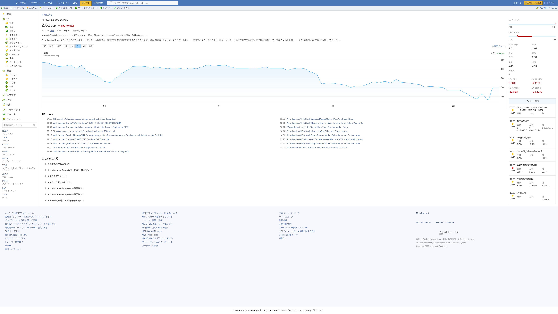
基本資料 (13, 39)
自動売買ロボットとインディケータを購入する (26, 227)
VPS (75, 2)
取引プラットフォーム (159, 213)
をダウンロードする (157, 238)
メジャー (13, 75)
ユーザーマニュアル (157, 224)
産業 (11, 58)
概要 (9, 14)
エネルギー (14, 35)
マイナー (13, 78)
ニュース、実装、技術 (152, 220)
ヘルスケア (14, 54)
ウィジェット (13, 119)
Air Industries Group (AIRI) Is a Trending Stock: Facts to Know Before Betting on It (91, 151)
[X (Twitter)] (427, 233)
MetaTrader (98, 2)
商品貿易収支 (523, 121)
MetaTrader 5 (422, 213)
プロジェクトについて (289, 213)
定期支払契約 (285, 224)
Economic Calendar (445, 222)
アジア (12, 90)
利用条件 (283, 220)
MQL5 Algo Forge (150, 235)
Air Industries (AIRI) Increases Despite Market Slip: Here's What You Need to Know (325, 139)
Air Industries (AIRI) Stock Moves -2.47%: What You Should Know (317, 131)
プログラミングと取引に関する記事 (21, 220)
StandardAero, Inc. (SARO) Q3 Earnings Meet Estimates (79, 147)
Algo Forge (33, 8)
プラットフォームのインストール (157, 242)
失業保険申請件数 (525, 179)
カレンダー (107, 8)
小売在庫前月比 (524, 137)
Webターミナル (123, 8)
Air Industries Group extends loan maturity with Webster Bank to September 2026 (90, 127)
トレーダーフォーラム (15, 238)
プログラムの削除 (150, 245)
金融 (11, 27)
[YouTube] (432, 233)
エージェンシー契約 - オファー (293, 227)
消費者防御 (14, 50)
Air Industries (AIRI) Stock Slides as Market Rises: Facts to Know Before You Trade (325, 123)
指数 (9, 104)
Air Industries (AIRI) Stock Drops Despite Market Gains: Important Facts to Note (323, 135)
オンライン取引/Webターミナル (19, 213)
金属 (9, 100)
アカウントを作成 (533, 3)
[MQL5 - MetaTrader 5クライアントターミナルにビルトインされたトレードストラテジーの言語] (7, 3)
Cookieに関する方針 (288, 235)
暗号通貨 (11, 95)
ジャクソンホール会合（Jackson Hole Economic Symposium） (532, 108)
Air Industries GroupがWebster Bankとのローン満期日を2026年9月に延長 (87, 123)
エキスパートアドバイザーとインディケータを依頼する (30, 224)
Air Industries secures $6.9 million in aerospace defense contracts (317, 147)
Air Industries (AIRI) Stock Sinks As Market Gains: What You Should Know (320, 119)
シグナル (48, 2)
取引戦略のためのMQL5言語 (155, 227)
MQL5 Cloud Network (152, 231)
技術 (11, 23)
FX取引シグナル (12, 231)
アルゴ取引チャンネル (548, 8)
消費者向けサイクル (18, 46)
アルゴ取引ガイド (66, 8)
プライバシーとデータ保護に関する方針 (297, 231)
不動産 (12, 31)
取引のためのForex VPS (16, 235)
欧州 (11, 86)
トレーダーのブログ (14, 242)
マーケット (35, 2)
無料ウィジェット (13, 249)
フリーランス (62, 2)
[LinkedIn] (436, 233)
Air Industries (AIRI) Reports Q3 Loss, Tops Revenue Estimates (82, 143)
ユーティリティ (16, 62)
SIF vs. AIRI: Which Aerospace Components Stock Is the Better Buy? (84, 119)
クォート (86, 2)
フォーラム (21, 2)
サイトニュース (286, 217)
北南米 (12, 82)
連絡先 (282, 238)
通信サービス (15, 42)
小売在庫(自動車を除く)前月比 (531, 151)
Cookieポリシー (277, 310)
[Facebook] (418, 233)
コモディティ (13, 109)
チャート (11, 114)
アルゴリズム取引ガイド (87, 8)
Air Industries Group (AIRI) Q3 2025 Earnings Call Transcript (81, 139)
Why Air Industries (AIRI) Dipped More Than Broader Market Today (317, 127)
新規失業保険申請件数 (527, 165)
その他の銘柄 (15, 66)
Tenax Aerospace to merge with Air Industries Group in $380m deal (84, 131)
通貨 (9, 70)
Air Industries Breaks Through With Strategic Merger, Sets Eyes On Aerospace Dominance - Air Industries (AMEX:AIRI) (107, 135)
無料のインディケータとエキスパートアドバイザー (28, 217)
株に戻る (48, 15)
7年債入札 (521, 193)
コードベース (18, 8)
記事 (6, 8)
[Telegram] (422, 233)
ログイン (518, 3)
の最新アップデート (157, 217)
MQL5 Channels (423, 222)
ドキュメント (48, 8)
